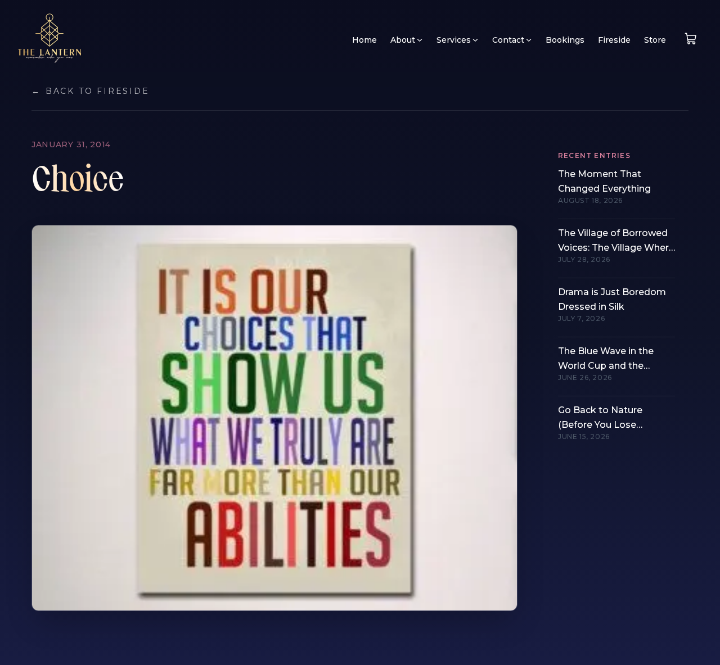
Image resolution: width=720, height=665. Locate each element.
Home (364, 40)
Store (655, 40)
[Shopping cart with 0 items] (691, 39)
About (402, 40)
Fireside (614, 40)
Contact (508, 40)
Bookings (565, 40)
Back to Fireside (91, 91)
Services (453, 40)
